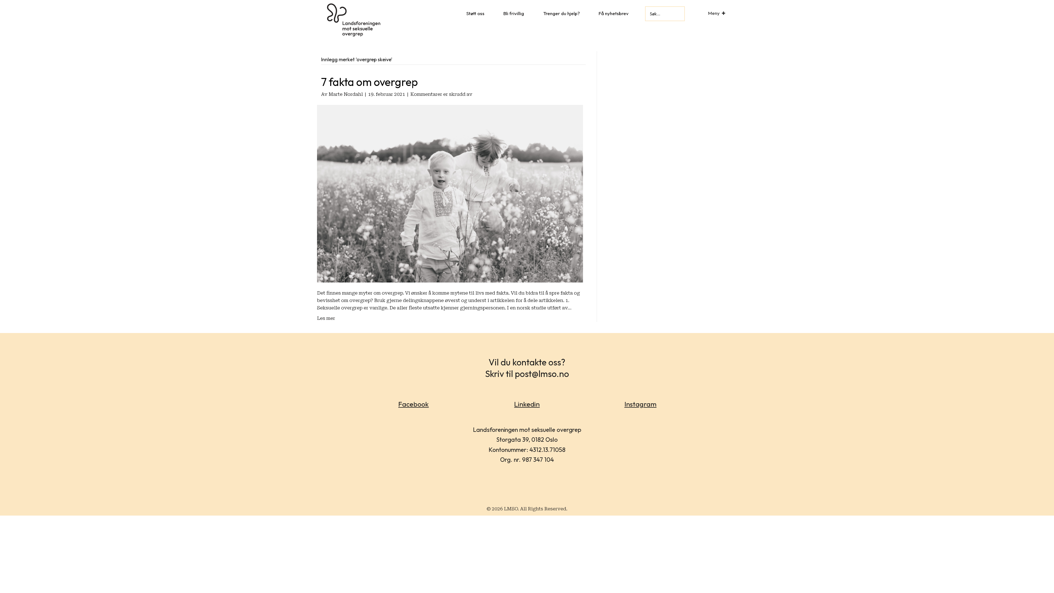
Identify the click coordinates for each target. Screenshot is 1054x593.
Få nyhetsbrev (614, 13)
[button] (723, 13)
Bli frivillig (513, 13)
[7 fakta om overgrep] (450, 193)
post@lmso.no (542, 373)
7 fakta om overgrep (369, 82)
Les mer (326, 318)
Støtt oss (475, 13)
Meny (714, 13)
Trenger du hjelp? (561, 13)
